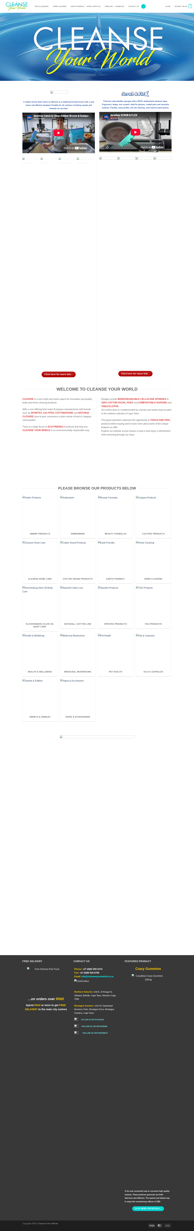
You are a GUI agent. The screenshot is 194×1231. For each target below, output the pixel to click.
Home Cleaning (60, 6)
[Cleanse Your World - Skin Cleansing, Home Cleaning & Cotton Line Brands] (16, 6)
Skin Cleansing (42, 6)
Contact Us (133, 6)
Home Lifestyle (94, 6)
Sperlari (109, 6)
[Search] (143, 6)
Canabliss (119, 6)
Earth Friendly (78, 6)
